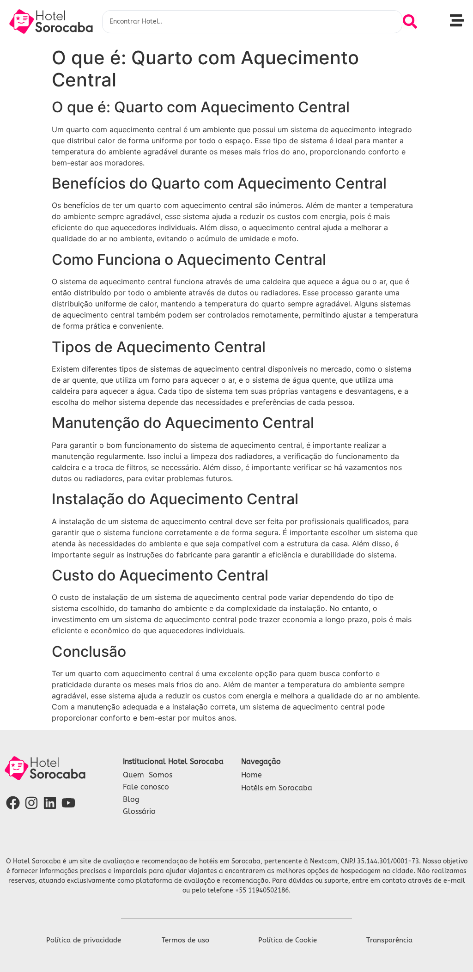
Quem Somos (147, 774)
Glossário (139, 811)
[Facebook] (13, 803)
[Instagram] (31, 803)
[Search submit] (410, 21)
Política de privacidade (83, 940)
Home (251, 774)
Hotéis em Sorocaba (276, 787)
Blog (131, 799)
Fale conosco (146, 786)
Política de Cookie (287, 940)
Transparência (389, 940)
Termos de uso (185, 940)
